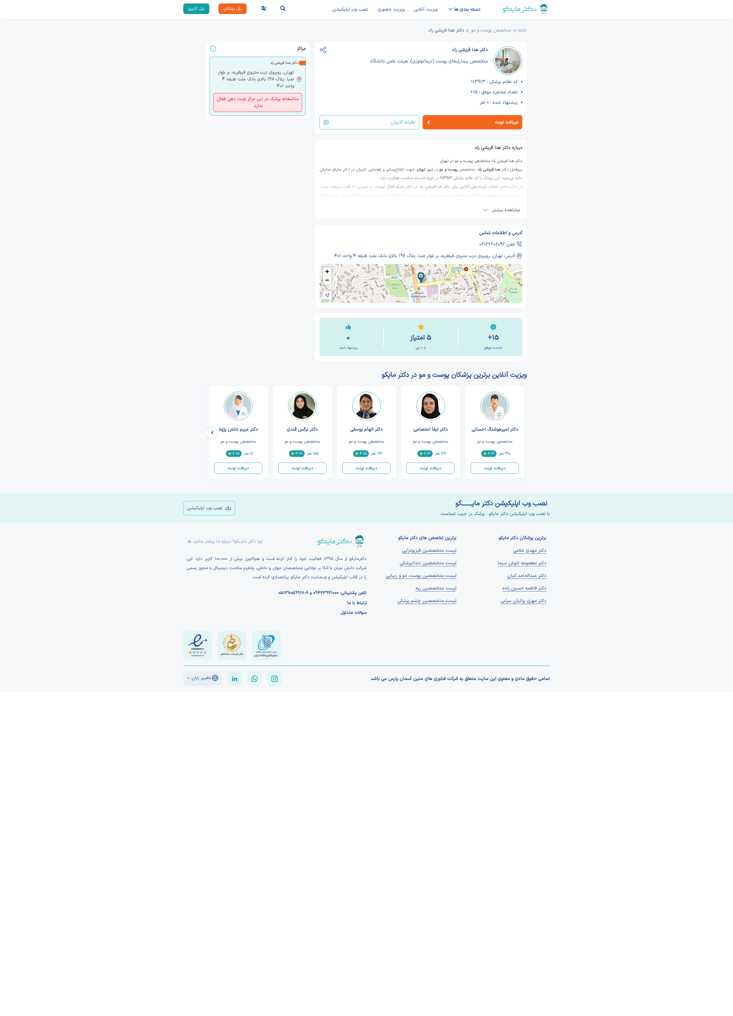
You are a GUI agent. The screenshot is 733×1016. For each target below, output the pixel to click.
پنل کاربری (196, 9)
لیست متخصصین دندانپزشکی (428, 563)
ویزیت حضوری (391, 9)
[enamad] (197, 645)
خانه (522, 30)
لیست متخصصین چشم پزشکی (426, 600)
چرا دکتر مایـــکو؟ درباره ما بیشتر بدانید (228, 541)
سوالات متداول (353, 613)
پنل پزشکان (232, 9)
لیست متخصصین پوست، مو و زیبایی (421, 575)
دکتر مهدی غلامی (529, 550)
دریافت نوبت (495, 468)
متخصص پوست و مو (491, 30)
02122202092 (492, 244)
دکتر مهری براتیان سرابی (523, 600)
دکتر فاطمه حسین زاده (524, 588)
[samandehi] (232, 645)
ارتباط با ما (356, 603)
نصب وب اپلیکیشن (350, 9)
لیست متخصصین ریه (435, 588)
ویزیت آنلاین (426, 9)
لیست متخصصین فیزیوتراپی (429, 550)
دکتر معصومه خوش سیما (522, 563)
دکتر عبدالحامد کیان (526, 575)
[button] (421, 277)
